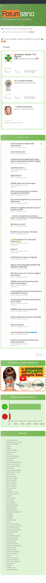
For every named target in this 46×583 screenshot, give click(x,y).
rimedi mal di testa (12, 554)
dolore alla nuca (11, 476)
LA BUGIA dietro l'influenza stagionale (24, 257)
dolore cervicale (11, 482)
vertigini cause (10, 567)
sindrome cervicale (12, 558)
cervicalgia (9, 460)
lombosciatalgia (11, 520)
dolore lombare (11, 484)
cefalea (8, 448)
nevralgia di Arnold (12, 538)
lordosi (8, 522)
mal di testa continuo (12, 524)
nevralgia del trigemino (13, 536)
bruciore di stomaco (12, 444)
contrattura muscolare (13, 466)
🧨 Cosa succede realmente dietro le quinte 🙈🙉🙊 (22, 40)
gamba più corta (11, 508)
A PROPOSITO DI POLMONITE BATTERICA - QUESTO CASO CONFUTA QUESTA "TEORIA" (26, 160)
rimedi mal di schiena (12, 552)
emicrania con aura (12, 492)
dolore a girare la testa (13, 472)
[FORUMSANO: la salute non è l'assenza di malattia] (21, 13)
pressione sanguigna (12, 544)
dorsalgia (9, 490)
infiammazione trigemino (14, 512)
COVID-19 (14, 249)
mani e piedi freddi (12, 532)
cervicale (9, 454)
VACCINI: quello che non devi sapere (23, 183)
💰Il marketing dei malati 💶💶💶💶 (24, 332)
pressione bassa (11, 542)
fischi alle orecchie (12, 504)
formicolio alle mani (12, 506)
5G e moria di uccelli (18, 152)
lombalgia (9, 518)
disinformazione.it (17, 325)
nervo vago (9, 534)
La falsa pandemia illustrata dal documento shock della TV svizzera (26, 292)
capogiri (8, 446)
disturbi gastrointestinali (13, 470)
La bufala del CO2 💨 (18, 168)
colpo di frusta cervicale (13, 462)
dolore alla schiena (12, 478)
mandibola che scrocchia (14, 530)
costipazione (10, 468)
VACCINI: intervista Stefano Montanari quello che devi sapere (24, 282)
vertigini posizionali (12, 569)
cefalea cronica (11, 452)
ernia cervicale (10, 498)
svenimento (10, 563)
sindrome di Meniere (12, 560)
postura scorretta (11, 540)
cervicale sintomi (11, 458)
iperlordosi (9, 514)
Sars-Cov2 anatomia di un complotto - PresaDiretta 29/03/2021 (25, 192)
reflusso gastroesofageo (13, 546)
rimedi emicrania (11, 549)
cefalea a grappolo (12, 450)
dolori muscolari (11, 488)
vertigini (8, 566)
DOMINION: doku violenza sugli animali (24, 309)
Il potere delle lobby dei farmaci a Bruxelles (26, 317)
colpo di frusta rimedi (12, 464)
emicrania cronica (11, 494)
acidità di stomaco (12, 440)
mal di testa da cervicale (14, 526)
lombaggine (10, 516)
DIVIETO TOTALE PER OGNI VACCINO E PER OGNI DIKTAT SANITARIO (25, 266)
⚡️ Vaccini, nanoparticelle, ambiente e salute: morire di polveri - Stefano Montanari (26, 217)
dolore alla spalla (11, 480)
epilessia (8, 496)
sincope (8, 555)
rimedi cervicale (11, 548)
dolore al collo (10, 474)
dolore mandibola (11, 486)
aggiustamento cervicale (14, 442)
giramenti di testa (11, 510)
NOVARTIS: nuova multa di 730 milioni (24, 232)
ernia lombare (10, 502)
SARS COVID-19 (16, 176)
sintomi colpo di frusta (13, 561)
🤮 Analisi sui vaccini (18, 224)
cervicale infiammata (12, 456)
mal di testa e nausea (12, 528)
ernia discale (10, 500)
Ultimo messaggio (29, 72)
